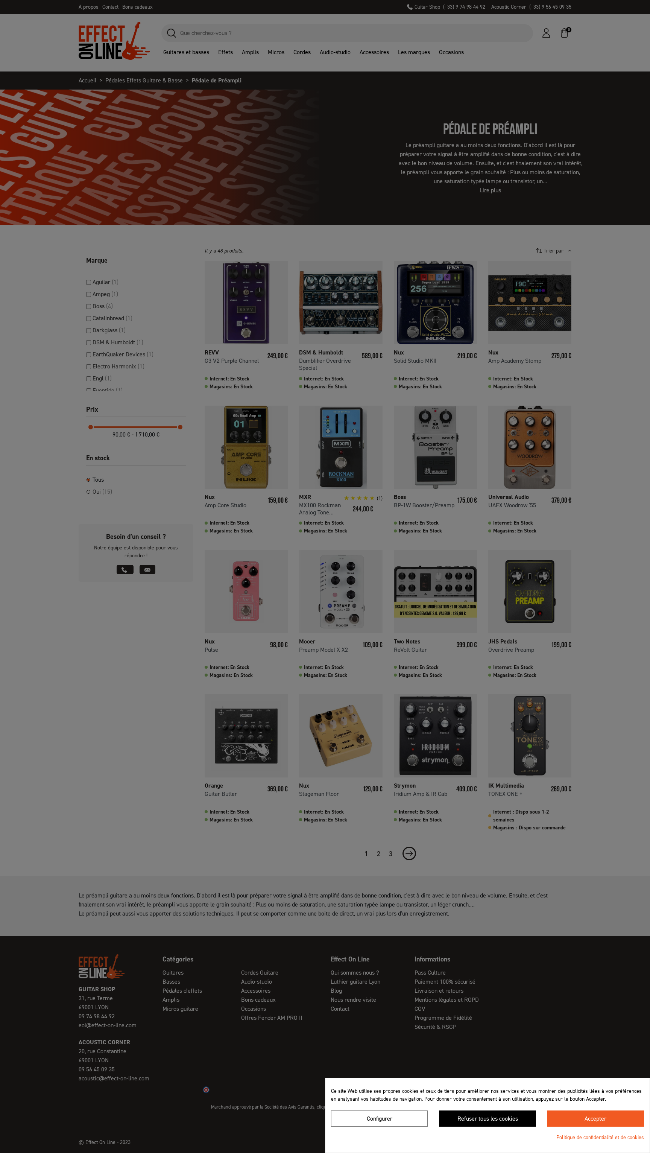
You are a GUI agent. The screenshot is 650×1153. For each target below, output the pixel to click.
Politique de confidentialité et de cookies (600, 1137)
